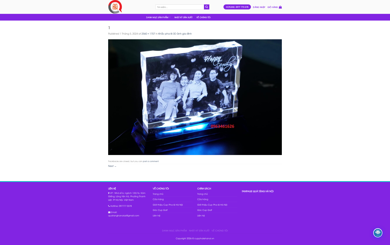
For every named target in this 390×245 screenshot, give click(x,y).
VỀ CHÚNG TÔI (203, 17)
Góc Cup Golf (160, 209)
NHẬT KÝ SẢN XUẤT (183, 17)
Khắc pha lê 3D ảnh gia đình (175, 33)
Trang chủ (158, 193)
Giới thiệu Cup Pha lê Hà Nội (168, 204)
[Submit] (206, 7)
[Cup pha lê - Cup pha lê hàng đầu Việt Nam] (129, 7)
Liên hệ (156, 215)
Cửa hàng (158, 199)
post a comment (151, 161)
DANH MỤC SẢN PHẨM (157, 17)
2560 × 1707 (148, 33)
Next (112, 165)
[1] (195, 96)
